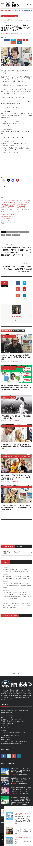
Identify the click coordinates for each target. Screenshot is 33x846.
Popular (11, 763)
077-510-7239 (9, 715)
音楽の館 (13, 336)
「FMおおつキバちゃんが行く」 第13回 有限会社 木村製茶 (23, 831)
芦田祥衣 (8, 234)
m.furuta (15, 451)
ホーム (3, 835)
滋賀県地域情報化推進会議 (8, 743)
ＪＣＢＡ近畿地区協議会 (7, 735)
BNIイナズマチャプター (7, 739)
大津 (3, 234)
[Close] (31, 808)
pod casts (13, 367)
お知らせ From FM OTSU (7, 426)
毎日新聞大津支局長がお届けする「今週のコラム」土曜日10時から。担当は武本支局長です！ (21, 779)
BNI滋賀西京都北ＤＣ (7, 737)
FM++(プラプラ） (5, 16)
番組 (30, 426)
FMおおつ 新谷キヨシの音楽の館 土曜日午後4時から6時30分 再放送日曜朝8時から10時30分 (16, 357)
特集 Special (23, 456)
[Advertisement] (16, 646)
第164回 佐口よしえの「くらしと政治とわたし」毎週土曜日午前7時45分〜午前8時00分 (21, 770)
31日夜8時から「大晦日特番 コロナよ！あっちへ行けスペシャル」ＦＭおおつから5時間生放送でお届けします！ (16, 477)
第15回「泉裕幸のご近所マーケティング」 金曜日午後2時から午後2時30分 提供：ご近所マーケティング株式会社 (16, 387)
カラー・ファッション (22, 232)
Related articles (7, 330)
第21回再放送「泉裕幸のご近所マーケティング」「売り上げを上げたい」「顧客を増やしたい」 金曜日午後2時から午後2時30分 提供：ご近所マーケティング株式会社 (21, 800)
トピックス (16, 426)
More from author (18, 330)
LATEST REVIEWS (8, 546)
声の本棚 (13, 397)
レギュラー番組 (14, 16)
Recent (3, 763)
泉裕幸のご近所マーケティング (8, 369)
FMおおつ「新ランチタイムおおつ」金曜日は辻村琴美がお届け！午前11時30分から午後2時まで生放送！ (16, 507)
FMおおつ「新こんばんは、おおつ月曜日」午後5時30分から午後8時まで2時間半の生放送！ (16, 447)
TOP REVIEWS (20, 546)
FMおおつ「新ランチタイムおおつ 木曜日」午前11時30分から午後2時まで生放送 (23, 203)
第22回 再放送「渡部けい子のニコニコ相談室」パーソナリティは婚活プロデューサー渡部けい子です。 (21, 789)
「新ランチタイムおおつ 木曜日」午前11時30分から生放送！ (8, 216)
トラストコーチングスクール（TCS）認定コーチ (14, 741)
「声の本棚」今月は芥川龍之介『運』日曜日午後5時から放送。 (16, 417)
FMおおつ (9, 232)
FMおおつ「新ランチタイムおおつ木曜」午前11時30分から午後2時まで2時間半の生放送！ (8, 203)
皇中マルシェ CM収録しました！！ (23, 842)
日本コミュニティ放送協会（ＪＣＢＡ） (12, 732)
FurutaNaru (5, 33)
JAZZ (15, 232)
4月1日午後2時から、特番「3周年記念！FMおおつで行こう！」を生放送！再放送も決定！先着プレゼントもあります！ (23, 820)
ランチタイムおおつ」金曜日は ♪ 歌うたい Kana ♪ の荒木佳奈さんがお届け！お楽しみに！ (17, 268)
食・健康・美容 (16, 234)
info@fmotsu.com (11, 728)
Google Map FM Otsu (7, 712)
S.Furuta (14, 774)
